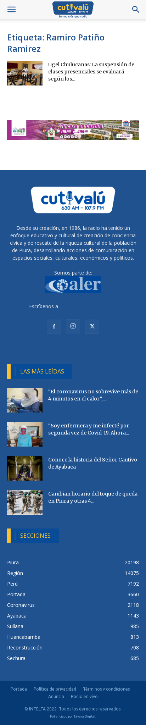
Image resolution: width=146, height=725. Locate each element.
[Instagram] (73, 326)
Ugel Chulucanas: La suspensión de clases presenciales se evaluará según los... (91, 71)
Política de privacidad (55, 689)
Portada (19, 689)
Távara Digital (84, 716)
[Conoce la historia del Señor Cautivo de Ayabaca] (25, 468)
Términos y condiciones (106, 689)
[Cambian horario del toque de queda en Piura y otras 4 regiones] (25, 502)
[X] (92, 327)
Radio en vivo (84, 696)
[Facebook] (54, 327)
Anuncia (56, 696)
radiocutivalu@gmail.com (88, 306)
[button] (11, 9)
